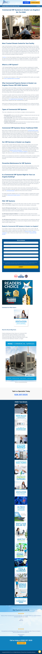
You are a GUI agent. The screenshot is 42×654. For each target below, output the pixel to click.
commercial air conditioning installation (19, 151)
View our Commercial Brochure (21, 382)
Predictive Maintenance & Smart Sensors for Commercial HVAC (14, 333)
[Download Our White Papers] (21, 318)
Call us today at (21, 640)
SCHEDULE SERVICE (35, 2)
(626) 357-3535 (28, 231)
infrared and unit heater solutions (13, 194)
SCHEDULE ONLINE (21, 643)
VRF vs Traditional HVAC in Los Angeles (12, 78)
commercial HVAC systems (33, 130)
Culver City (21, 620)
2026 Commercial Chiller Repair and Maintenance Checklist (13, 335)
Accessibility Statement (31, 652)
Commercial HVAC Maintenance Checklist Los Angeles (12, 338)
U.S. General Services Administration (16, 99)
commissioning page (10, 190)
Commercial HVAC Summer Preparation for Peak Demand (13, 334)
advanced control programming (16, 150)
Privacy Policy (23, 652)
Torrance (21, 635)
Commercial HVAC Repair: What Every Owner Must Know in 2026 (14, 337)
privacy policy (33, 263)
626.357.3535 (21, 395)
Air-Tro (4, 57)
